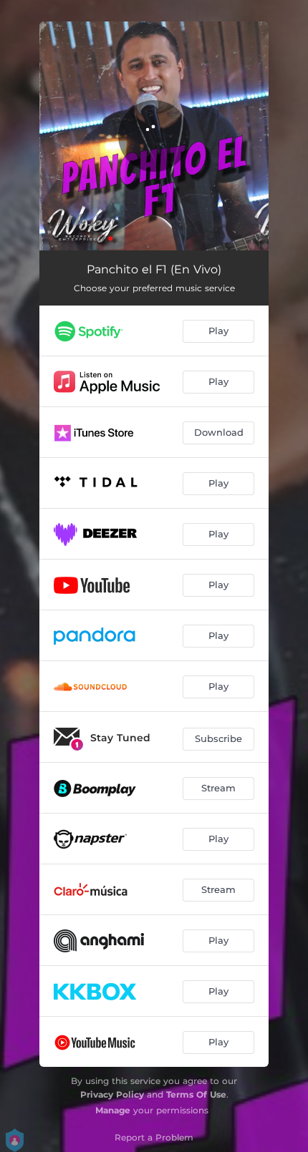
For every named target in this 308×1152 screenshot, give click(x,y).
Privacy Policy (112, 1094)
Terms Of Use (196, 1094)
